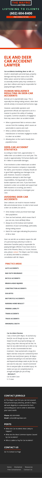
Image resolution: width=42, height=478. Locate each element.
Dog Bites (9, 293)
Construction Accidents (15, 288)
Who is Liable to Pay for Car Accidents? (19, 440)
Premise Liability (12, 308)
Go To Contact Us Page (12, 452)
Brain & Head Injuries (14, 283)
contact (15, 252)
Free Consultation (14, 470)
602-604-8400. (14, 415)
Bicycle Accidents (12, 278)
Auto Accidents (12, 268)
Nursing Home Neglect (14, 303)
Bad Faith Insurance (13, 273)
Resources (29, 467)
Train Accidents (12, 314)
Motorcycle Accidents (15, 298)
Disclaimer (18, 467)
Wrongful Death (12, 324)
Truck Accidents (12, 319)
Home (9, 467)
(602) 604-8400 (21, 13)
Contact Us (28, 470)
